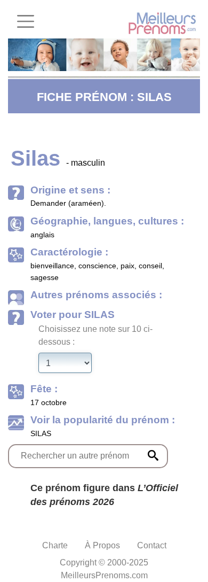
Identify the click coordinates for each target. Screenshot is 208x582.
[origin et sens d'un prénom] (153, 455)
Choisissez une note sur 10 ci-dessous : (95, 335)
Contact (151, 545)
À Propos (102, 545)
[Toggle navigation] (26, 21)
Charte (55, 545)
